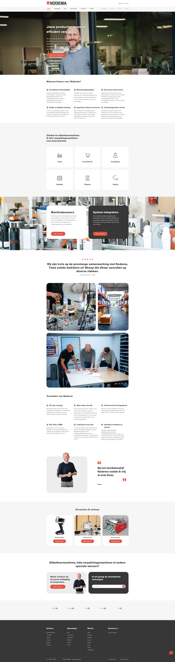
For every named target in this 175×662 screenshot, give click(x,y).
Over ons (119, 8)
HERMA (90, 637)
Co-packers (115, 161)
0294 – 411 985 (125, 3)
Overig (115, 184)
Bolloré (89, 642)
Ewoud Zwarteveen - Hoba (87, 274)
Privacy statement (67, 659)
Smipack (90, 635)
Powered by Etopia (124, 659)
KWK (89, 644)
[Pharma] (87, 178)
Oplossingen (57, 8)
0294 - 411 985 (52, 659)
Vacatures (104, 8)
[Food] (59, 155)
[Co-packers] (115, 155)
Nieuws (112, 8)
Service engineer (112, 632)
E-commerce (87, 161)
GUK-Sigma (91, 649)
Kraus (89, 640)
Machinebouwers (50, 632)
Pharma (87, 184)
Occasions (83, 8)
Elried (89, 647)
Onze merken (73, 8)
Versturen (123, 586)
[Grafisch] (59, 178)
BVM (89, 632)
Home (48, 8)
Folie (65, 8)
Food (60, 161)
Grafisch (59, 184)
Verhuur (92, 8)
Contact (126, 8)
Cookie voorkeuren (76, 659)
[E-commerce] (87, 155)
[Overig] (115, 178)
